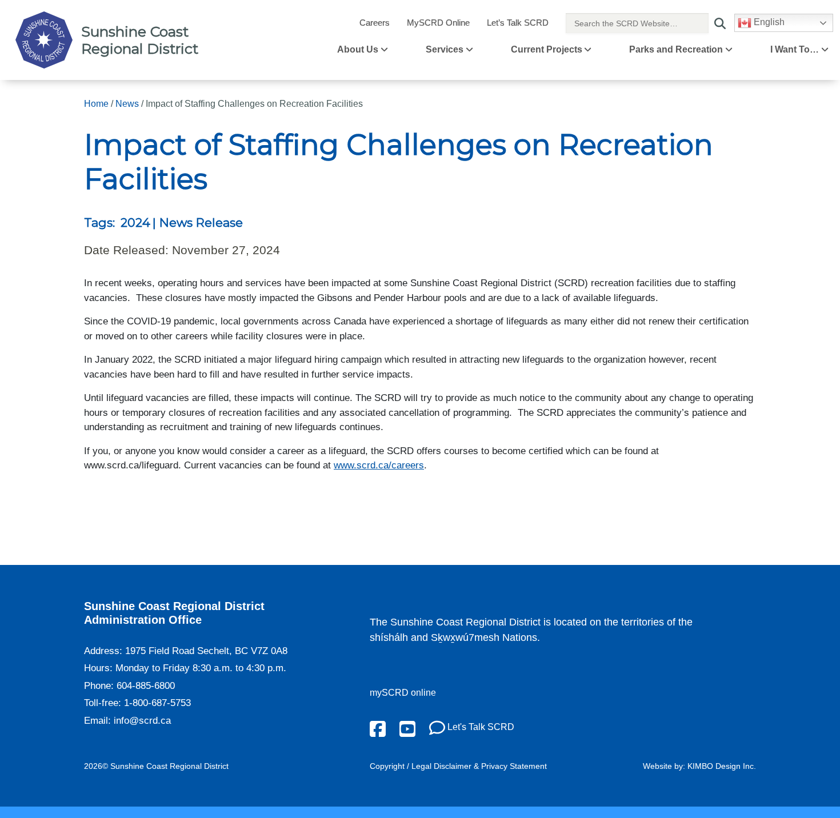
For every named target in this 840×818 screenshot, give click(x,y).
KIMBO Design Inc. (721, 766)
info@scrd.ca (142, 720)
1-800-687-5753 (157, 702)
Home (96, 104)
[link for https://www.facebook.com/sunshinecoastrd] (378, 728)
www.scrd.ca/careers (379, 465)
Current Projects (546, 49)
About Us (357, 49)
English (768, 22)
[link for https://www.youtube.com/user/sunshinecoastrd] (407, 728)
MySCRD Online (438, 22)
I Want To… (794, 49)
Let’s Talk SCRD (518, 22)
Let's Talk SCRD (479, 727)
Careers (374, 22)
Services (444, 49)
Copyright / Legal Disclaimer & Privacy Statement (458, 766)
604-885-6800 (146, 685)
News (127, 104)
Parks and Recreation (676, 49)
